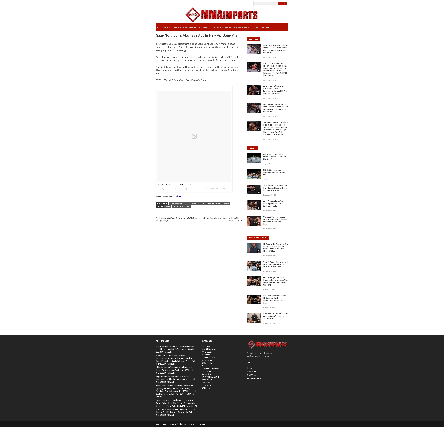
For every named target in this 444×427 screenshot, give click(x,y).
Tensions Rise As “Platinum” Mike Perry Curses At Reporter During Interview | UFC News (275, 188)
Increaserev (203, 424)
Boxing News (207, 374)
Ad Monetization (254, 378)
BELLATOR (206, 366)
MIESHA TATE (207, 385)
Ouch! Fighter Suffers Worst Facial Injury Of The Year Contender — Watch (273, 203)
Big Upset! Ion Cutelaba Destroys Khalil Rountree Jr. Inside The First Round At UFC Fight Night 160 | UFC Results (275, 108)
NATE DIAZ (206, 388)
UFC (188, 206)
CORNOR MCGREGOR (210, 377)
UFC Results (207, 360)
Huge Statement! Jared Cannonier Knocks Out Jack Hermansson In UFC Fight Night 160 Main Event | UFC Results (275, 49)
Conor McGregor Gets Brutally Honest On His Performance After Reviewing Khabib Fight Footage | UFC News (275, 281)
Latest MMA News (176, 203)
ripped (167, 206)
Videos (256, 27)
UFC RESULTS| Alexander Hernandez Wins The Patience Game (274, 172)
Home (159, 27)
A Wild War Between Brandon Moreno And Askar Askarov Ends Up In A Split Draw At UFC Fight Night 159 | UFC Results (175, 412)
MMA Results (207, 352)
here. (181, 196)
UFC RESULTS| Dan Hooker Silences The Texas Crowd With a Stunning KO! (275, 156)
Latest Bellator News (210, 368)
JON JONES (206, 382)
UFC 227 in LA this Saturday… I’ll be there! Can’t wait (177, 185)
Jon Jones (216, 27)
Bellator (246, 27)
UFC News (178, 27)
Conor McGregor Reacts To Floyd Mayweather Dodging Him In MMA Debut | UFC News (275, 264)
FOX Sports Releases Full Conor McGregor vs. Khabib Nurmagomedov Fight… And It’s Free (274, 299)
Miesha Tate (227, 27)
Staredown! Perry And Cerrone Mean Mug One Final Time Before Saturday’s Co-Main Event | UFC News (275, 220)
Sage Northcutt (180, 189)
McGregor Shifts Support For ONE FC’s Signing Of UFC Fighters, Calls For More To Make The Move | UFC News (275, 247)
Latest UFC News (190, 203)
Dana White (206, 27)
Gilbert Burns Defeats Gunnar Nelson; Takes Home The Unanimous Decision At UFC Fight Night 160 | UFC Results (275, 90)
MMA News (167, 27)
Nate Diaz (237, 27)
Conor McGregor (192, 27)
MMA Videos (265, 27)
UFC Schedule (207, 363)
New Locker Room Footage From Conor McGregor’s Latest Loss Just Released (275, 316)
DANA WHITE (207, 379)
